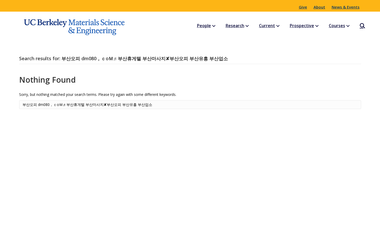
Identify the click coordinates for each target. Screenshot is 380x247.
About (319, 7)
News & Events (346, 7)
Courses (337, 25)
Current (267, 25)
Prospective (302, 25)
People (204, 25)
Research (235, 25)
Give (303, 7)
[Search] (358, 26)
